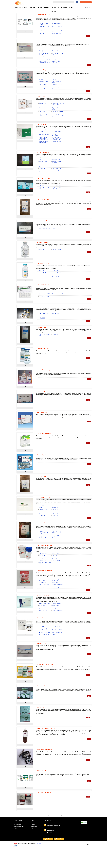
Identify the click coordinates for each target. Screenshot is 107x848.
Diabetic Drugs (41, 643)
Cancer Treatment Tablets (45, 686)
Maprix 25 (54, 505)
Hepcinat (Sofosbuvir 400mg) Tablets (45, 335)
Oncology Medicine (42, 242)
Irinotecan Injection (56, 165)
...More (88, 35)
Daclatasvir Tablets (56, 560)
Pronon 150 (54, 555)
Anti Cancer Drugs (42, 523)
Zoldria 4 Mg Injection (43, 610)
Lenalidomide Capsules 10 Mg (44, 28)
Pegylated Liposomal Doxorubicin (43, 166)
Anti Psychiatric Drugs (43, 221)
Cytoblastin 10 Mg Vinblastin (57, 610)
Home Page (24, 7)
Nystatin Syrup (42, 21)
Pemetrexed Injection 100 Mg (57, 31)
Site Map (32, 832)
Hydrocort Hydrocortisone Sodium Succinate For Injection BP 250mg (58, 108)
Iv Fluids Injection (42, 582)
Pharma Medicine (42, 124)
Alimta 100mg (42, 33)
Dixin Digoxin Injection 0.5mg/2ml (43, 24)
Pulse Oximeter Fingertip (44, 749)
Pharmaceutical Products (44, 570)
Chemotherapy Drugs (43, 178)
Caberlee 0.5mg (42, 560)
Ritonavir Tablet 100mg (43, 81)
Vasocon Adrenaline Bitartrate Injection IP (58, 54)
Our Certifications (55, 7)
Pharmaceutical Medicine (44, 545)
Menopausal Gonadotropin (44, 608)
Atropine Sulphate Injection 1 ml (44, 275)
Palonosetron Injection (56, 185)
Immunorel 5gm (42, 557)
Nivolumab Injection (43, 535)
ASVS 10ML (41, 635)
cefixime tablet (55, 582)
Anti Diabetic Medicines (44, 433)
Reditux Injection (55, 190)
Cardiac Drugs (41, 391)
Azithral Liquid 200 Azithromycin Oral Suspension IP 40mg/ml (43, 138)
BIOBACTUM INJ (42, 79)
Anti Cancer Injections (43, 152)
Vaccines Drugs (41, 618)
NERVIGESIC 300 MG (56, 21)
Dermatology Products (43, 455)
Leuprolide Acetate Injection (57, 168)
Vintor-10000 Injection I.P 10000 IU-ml (57, 62)
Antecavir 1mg (42, 555)
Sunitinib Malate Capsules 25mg (44, 188)
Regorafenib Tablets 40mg (45, 664)
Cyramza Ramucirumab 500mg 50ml (56, 188)
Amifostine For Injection (43, 168)
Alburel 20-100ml (55, 553)
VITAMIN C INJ (55, 79)
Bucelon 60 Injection (56, 159)
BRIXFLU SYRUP (42, 133)
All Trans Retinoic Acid (56, 23)
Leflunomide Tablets (43, 103)
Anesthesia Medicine (43, 263)
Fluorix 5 (40, 513)
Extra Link (39, 7)
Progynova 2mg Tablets (44, 86)
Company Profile (32, 7)
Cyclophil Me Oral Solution (57, 629)
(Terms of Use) (39, 843)
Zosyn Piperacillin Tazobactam (55, 275)
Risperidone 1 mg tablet (57, 228)
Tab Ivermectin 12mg (56, 511)
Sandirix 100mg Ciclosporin (55, 537)
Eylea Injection (42, 626)
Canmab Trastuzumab (43, 107)
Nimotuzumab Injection (56, 607)
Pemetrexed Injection (56, 163)
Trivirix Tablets (55, 558)
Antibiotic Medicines (43, 595)
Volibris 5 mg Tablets (43, 106)
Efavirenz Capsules (42, 113)
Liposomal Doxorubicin (43, 607)
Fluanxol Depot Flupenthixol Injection (43, 78)
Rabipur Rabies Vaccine (44, 313)
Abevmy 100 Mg (42, 84)
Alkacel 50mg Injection (56, 535)
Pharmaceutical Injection (44, 792)
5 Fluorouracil (41, 185)
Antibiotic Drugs (41, 70)
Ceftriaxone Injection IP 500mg (57, 82)
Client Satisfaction (46, 7)
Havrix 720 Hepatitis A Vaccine (43, 630)
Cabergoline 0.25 (42, 88)
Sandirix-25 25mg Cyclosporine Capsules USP (44, 144)
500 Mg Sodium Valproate (44, 228)
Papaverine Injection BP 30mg (45, 59)
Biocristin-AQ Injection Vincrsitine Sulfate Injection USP (57, 532)
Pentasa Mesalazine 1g (43, 272)
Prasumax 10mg (55, 507)
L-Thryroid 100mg (55, 513)
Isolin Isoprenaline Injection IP (44, 48)
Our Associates (64, 7)
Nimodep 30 (54, 557)
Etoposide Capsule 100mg (44, 296)
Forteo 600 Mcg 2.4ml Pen (44, 632)
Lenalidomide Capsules (56, 291)
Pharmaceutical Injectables (45, 41)
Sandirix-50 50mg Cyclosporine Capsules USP (57, 144)
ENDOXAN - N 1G (42, 249)
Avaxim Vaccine (55, 634)
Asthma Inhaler (41, 707)
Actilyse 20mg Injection (43, 553)
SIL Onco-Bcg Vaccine (56, 603)
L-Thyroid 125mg (42, 587)
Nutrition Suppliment (43, 771)
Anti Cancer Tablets (43, 285)
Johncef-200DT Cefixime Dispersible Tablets (44, 511)
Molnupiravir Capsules (43, 509)
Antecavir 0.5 (42, 580)
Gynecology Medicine (43, 412)
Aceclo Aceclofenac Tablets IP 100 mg (56, 135)
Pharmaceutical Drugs (43, 14)
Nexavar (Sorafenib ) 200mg (58, 206)
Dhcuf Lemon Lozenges (44, 586)
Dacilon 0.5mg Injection (57, 276)
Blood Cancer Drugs (43, 348)
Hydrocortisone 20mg (43, 291)
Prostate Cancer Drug (43, 370)
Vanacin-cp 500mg (43, 605)
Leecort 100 (41, 507)
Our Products (18, 7)
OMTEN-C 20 (55, 580)
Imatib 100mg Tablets (56, 608)
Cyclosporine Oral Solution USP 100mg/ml (57, 162)
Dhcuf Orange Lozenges (44, 584)
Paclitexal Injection (42, 163)
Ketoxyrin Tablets (55, 515)
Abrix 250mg (41, 190)
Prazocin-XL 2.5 (55, 586)
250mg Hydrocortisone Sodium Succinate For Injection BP (58, 57)
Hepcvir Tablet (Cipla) (56, 33)
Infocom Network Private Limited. (32, 844)
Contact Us (71, 7)
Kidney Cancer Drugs (43, 199)
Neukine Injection (55, 50)
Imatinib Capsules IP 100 (57, 26)
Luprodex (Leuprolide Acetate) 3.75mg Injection (57, 86)
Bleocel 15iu (54, 106)
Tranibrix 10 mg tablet (43, 229)
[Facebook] (77, 2)
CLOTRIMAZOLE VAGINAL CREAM (57, 78)
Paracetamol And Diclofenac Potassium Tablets (58, 104)
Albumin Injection (42, 314)
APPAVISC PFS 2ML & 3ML (44, 134)
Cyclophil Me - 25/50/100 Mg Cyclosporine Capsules (45, 294)
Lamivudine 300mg (43, 628)
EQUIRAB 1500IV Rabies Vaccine (57, 315)
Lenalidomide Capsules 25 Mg (44, 31)
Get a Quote (85, 2)
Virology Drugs (41, 327)
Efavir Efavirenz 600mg (44, 634)
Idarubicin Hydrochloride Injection (43, 171)
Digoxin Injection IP (56, 605)
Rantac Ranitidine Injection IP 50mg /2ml (44, 54)
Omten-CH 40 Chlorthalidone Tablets (45, 563)
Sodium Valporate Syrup (57, 133)
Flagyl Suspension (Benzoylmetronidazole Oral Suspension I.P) (56, 138)
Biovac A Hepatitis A (56, 628)
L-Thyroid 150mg (55, 579)
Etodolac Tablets (55, 587)
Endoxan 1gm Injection (56, 249)
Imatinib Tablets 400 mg (44, 26)
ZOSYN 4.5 (41, 131)
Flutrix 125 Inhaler (55, 509)
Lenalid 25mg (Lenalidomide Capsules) (44, 537)
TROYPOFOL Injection (43, 270)
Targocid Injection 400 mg (57, 272)
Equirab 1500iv (55, 113)
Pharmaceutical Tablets (44, 497)
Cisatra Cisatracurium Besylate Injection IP (45, 51)
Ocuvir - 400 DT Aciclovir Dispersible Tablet (44, 142)
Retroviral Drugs (55, 334)
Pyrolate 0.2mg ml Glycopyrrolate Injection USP (44, 62)
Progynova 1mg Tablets (57, 84)
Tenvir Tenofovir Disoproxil (57, 111)
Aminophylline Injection (56, 141)
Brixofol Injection (55, 270)
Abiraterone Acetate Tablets (44, 206)
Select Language (90, 844)
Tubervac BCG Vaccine (57, 626)
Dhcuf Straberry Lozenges (57, 584)
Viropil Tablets (42, 111)
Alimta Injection (42, 159)
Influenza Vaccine (55, 313)
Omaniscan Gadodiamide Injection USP (57, 48)
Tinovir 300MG (42, 515)
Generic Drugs (41, 96)
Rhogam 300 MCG (43, 579)
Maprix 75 (54, 59)
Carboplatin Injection (43, 161)
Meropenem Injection (56, 131)
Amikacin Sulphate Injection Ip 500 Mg (45, 115)
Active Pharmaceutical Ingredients (47, 728)
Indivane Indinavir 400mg (44, 276)
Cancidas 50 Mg (55, 170)
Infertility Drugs (41, 476)
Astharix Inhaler (42, 558)
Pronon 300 (41, 505)
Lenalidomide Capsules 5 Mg (57, 28)
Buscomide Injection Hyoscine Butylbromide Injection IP (43, 532)
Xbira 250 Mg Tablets (56, 88)
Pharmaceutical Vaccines (44, 306)
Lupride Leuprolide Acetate (44, 603)
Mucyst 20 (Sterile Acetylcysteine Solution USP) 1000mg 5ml (57, 115)
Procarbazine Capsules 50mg (58, 293)
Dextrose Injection (42, 56)
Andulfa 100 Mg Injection (57, 632)
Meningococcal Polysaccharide (42, 318)
